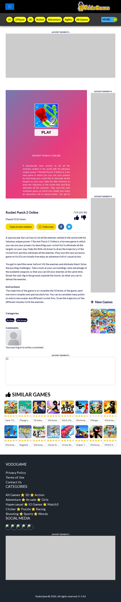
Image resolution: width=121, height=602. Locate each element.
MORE (106, 19)
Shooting (12, 514)
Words (43, 514)
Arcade (31, 499)
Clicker (11, 509)
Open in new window (21, 226)
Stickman (22, 320)
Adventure (13, 499)
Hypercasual (14, 504)
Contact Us (14, 482)
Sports (28, 514)
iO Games (35, 504)
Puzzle (26, 509)
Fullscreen (48, 226)
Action (10, 320)
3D (27, 495)
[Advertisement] (60, 56)
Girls (44, 499)
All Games (13, 495)
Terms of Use (15, 477)
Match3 (52, 504)
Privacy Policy (16, 472)
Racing (41, 509)
